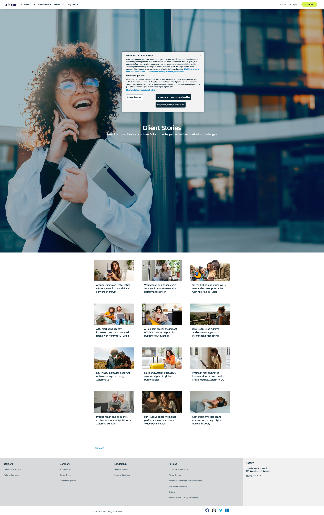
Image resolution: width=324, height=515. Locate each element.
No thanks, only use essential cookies (173, 97)
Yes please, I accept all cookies (170, 105)
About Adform (66, 469)
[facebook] (207, 510)
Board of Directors (122, 475)
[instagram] (214, 510)
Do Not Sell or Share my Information (183, 498)
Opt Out (172, 492)
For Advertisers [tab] (27, 4)
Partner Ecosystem (68, 481)
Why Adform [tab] (72, 4)
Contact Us (309, 4)
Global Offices (65, 475)
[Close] (200, 55)
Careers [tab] (283, 4)
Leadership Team (121, 469)
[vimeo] (220, 510)
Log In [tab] (294, 5)
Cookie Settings (134, 97)
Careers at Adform (11, 469)
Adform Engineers (11, 475)
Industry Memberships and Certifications (185, 481)
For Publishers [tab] (44, 4)
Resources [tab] (58, 4)
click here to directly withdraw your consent (166, 72)
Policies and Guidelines (178, 486)
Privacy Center (175, 475)
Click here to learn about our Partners (141, 90)
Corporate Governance (178, 469)
